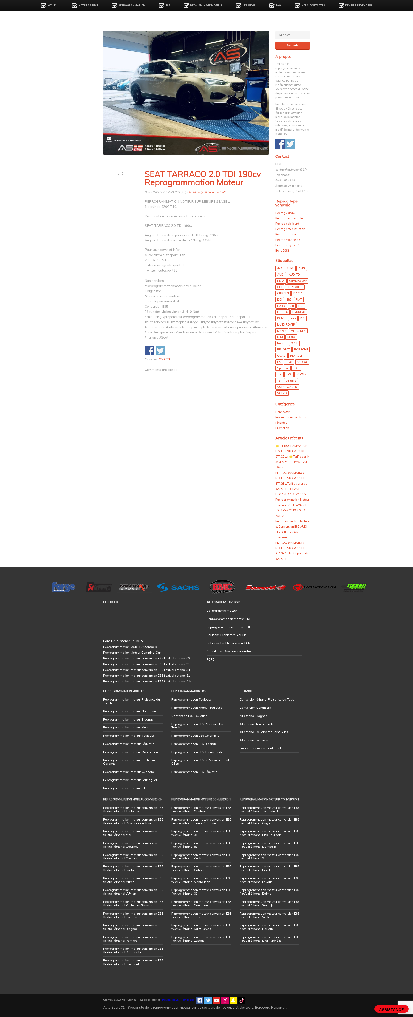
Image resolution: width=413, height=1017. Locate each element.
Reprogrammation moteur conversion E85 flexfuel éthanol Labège (201, 939)
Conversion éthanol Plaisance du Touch (268, 699)
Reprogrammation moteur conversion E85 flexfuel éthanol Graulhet (133, 845)
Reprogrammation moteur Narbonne (129, 711)
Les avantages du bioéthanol (260, 748)
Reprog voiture (285, 213)
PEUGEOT (283, 349)
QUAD (281, 355)
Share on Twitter (160, 350)
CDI (279, 287)
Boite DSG (282, 250)
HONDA (282, 312)
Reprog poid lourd (287, 223)
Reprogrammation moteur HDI (228, 619)
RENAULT (296, 355)
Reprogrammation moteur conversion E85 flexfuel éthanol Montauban (201, 880)
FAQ (278, 5)
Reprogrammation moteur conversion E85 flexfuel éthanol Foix (201, 915)
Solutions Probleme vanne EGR (228, 643)
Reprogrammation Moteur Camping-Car (132, 652)
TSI (279, 380)
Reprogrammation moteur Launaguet (130, 780)
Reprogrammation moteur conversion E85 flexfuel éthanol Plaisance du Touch (133, 821)
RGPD (210, 659)
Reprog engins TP (287, 245)
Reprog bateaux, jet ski (290, 229)
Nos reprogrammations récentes (208, 192)
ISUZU (281, 318)
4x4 (279, 268)
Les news (249, 5)
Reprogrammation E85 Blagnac (193, 744)
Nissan (281, 343)
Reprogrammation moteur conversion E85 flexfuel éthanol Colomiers (133, 915)
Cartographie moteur (221, 611)
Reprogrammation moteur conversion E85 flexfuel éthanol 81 (201, 845)
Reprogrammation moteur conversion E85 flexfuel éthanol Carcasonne (201, 903)
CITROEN (283, 293)
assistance (391, 1010)
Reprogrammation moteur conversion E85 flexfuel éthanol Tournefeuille (269, 809)
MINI (280, 337)
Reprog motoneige (287, 239)
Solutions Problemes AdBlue (226, 635)
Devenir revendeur (358, 5)
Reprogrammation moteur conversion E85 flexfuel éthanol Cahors (201, 868)
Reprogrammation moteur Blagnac (128, 719)
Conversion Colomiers (255, 708)
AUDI (280, 274)
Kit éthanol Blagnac (253, 716)
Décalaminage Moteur (206, 5)
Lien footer (282, 412)
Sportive (283, 368)
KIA (302, 318)
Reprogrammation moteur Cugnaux (128, 772)
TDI (168, 359)
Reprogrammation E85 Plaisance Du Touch (197, 726)
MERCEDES (298, 330)
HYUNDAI (298, 312)
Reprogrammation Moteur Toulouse (196, 708)
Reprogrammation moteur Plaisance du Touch (131, 701)
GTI (292, 305)
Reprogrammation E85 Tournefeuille (197, 752)
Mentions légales (171, 999)
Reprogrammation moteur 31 (124, 788)
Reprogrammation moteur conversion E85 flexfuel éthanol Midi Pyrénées (269, 939)
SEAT (162, 359)
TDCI (296, 368)
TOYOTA (301, 374)
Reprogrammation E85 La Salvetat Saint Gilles (200, 762)
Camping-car (298, 280)
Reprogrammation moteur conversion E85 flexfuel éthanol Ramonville (133, 950)
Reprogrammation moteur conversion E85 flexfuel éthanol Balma (269, 891)
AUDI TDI (295, 274)
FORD (281, 305)
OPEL (294, 343)
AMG (301, 268)
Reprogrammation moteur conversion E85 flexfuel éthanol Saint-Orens (201, 927)
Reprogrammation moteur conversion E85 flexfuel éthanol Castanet (133, 962)
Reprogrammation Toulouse (191, 699)
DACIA (297, 293)
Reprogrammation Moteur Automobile (130, 647)
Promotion (282, 428)
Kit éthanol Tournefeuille (257, 724)
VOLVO (282, 393)
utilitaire (291, 380)
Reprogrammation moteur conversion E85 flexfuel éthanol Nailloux (269, 927)
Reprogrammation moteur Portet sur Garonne (129, 762)
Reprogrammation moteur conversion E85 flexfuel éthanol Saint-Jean (269, 903)
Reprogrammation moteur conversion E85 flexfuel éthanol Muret (133, 880)
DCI (279, 299)
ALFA (290, 268)
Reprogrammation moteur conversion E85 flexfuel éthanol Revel (269, 868)
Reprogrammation (131, 5)
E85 (167, 5)
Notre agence (88, 5)
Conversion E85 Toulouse (189, 716)
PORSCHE (301, 349)
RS (279, 362)
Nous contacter (313, 5)
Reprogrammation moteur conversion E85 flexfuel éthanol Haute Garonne (201, 821)
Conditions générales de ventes (228, 651)
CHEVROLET (295, 287)
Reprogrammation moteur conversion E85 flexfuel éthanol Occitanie (201, 809)
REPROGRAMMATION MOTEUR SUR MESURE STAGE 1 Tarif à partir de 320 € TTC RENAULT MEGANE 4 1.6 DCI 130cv (291, 483)
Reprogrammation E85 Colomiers (195, 736)
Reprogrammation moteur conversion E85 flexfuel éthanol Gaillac (133, 868)
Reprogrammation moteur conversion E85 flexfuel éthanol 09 (201, 891)
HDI (300, 305)
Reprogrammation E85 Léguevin (194, 772)
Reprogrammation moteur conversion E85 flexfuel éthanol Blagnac (133, 927)
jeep (293, 318)
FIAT (299, 299)
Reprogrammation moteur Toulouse (129, 736)
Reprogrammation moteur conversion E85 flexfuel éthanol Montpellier (269, 845)
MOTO (291, 337)
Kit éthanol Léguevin (254, 740)
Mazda (281, 330)
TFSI (289, 374)
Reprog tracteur (285, 234)
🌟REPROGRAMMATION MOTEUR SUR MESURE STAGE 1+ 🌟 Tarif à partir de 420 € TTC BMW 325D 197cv (292, 456)
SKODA (302, 362)
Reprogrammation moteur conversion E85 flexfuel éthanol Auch (201, 856)
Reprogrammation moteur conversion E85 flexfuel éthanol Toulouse (133, 809)
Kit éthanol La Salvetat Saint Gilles (264, 732)
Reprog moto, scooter (289, 218)
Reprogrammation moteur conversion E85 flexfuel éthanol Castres (133, 856)
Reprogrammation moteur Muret (126, 727)
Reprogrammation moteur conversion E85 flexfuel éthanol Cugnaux (269, 821)
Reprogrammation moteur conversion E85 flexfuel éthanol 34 (269, 856)
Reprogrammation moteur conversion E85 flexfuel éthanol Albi (133, 833)
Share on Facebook (149, 350)
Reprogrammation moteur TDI (228, 627)
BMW (281, 280)
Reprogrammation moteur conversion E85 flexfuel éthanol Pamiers (133, 939)
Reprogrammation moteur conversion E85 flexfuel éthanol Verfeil (269, 915)
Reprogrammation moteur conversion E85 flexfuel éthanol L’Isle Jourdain (269, 833)
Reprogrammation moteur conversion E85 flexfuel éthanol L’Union (133, 891)
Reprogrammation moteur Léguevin (128, 744)
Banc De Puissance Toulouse (123, 641)
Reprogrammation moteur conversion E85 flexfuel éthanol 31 (201, 833)
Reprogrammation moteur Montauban (130, 752)
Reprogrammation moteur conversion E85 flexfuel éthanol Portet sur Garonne (133, 903)
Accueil (52, 5)
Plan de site (188, 999)
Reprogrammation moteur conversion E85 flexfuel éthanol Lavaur (269, 880)
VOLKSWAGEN (287, 387)
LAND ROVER (286, 324)
